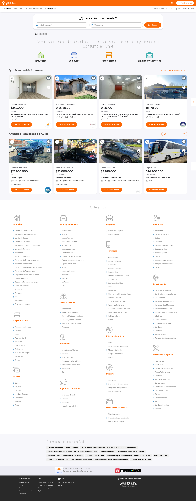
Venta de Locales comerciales (27, 245)
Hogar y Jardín (20, 320)
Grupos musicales (115, 353)
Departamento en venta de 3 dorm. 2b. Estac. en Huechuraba (72, 451)
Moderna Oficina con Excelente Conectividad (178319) (122, 451)
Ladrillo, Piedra (161, 320)
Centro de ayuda (188, 9)
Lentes (18, 390)
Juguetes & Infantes (70, 388)
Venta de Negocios (162, 379)
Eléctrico (158, 316)
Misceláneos (160, 298)
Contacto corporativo (26, 491)
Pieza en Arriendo (22, 286)
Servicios (158, 327)
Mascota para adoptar (164, 260)
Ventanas (19, 356)
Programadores (161, 390)
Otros (17, 360)
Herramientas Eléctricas (164, 301)
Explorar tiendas (159, 9)
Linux (110, 286)
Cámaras (112, 264)
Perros (157, 256)
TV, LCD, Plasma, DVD (117, 301)
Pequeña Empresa (162, 372)
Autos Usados (67, 231)
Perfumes (19, 397)
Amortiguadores (68, 249)
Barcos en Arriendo (70, 312)
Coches (65, 398)
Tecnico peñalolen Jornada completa (63, 447)
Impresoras (113, 279)
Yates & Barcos (67, 302)
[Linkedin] (132, 483)
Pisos (17, 334)
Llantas (65, 278)
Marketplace (50, 9)
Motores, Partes (68, 271)
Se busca (19, 349)
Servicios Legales (162, 405)
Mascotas (158, 224)
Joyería (18, 386)
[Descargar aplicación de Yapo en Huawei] (117, 470)
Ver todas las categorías (66, 482)
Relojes (18, 401)
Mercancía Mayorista (117, 407)
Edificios (18, 289)
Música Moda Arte (115, 336)
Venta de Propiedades (24, 231)
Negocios (19, 300)
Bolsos (17, 383)
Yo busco (65, 327)
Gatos (157, 238)
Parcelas (18, 293)
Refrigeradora (114, 316)
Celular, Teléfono (115, 268)
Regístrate (22, 494)
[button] (48, 87)
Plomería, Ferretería (163, 323)
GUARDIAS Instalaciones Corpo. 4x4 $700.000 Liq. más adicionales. (109, 447)
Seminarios (66, 368)
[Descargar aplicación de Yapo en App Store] (125, 470)
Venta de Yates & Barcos (72, 323)
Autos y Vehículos (69, 224)
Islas (16, 297)
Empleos (110, 224)
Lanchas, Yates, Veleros (71, 320)
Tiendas (60, 485)
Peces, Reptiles (161, 253)
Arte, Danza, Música (70, 350)
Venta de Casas (21, 238)
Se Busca (65, 282)
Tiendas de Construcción (165, 338)
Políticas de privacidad (45, 485)
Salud (157, 401)
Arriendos (19, 253)
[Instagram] (125, 483)
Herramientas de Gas (163, 309)
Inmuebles (6, 9)
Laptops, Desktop (115, 283)
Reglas (40, 491)
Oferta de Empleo (115, 231)
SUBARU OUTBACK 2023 (141, 459)
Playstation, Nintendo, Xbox (119, 294)
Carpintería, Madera (163, 290)
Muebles (18, 341)
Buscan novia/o (161, 249)
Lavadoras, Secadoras (117, 312)
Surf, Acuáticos (114, 391)
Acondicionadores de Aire (119, 309)
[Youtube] (136, 483)
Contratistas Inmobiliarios (165, 294)
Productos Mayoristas (164, 368)
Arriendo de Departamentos (27, 260)
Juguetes (65, 402)
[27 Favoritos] (12, 78)
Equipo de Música (69, 264)
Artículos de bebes (69, 395)
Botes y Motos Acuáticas (72, 316)
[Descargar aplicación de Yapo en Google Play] (135, 470)
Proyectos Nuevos (22, 304)
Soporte (21, 488)
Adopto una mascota (164, 264)
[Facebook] (121, 483)
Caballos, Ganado (162, 234)
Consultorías (160, 383)
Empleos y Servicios (33, 9)
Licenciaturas (67, 357)
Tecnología (111, 250)
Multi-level (159, 364)
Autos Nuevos (67, 238)
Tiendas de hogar (22, 352)
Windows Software (116, 305)
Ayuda (21, 485)
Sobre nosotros (24, 482)
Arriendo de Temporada (25, 271)
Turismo (158, 408)
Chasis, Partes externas (71, 256)
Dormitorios (20, 345)
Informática (113, 272)
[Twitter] (128, 483)
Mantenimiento (161, 334)
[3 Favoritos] (102, 78)
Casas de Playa (21, 278)
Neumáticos (66, 275)
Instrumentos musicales (118, 346)
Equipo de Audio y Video (118, 275)
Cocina (18, 331)
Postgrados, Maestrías (71, 364)
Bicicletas (112, 380)
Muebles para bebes (70, 406)
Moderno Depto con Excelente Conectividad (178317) (129, 456)
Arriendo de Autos (69, 242)
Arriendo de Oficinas (23, 264)
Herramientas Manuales (164, 305)
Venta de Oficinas (22, 242)
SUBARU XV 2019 (160, 456)
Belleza (16, 376)
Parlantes (112, 290)
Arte (110, 342)
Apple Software (114, 261)
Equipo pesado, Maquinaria (73, 260)
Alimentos (159, 231)
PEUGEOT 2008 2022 (95, 456)
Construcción (159, 284)
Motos (64, 234)
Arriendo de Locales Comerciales (28, 267)
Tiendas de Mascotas (164, 245)
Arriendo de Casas (22, 256)
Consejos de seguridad (173, 9)
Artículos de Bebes (23, 327)
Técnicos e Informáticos (71, 361)
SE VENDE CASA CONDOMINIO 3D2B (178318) (65, 456)
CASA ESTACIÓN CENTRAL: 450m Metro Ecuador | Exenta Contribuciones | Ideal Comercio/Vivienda (88, 459)
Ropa (17, 405)
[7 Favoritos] (57, 78)
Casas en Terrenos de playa (26, 282)
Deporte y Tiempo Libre (118, 384)
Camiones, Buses (68, 253)
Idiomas (65, 353)
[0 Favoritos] (12, 142)
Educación (65, 343)
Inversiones (159, 361)
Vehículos (18, 9)
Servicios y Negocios (163, 354)
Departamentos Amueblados (27, 275)
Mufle (64, 267)
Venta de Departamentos (25, 234)
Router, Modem (114, 298)
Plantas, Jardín (21, 338)
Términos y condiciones (46, 482)
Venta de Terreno (22, 249)
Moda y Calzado (21, 394)
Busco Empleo (114, 234)
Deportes (111, 373)
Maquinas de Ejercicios (117, 387)
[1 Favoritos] (102, 142)
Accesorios (66, 245)
